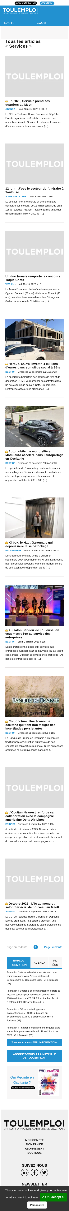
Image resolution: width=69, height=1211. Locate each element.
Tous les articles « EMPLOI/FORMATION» (34, 1042)
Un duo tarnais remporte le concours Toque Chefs (32, 278)
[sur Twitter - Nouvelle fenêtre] (44, 1173)
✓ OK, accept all (53, 1197)
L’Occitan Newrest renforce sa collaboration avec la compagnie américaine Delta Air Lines (29, 816)
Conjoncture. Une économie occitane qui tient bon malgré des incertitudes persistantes (30, 725)
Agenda (39, 962)
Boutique (34, 1152)
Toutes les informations (23, 1088)
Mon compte (34, 1140)
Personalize (37, 1205)
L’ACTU (9, 23)
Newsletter (34, 1184)
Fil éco (55, 962)
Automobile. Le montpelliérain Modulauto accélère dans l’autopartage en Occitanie (34, 455)
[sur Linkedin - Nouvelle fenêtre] (24, 1173)
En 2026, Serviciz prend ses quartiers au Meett (27, 103)
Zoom (41, 23)
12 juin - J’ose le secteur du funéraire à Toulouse (34, 190)
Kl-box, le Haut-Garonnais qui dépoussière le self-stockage (29, 544)
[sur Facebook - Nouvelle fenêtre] (34, 1173)
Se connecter (27, 3)
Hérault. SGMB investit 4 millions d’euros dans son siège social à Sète (32, 365)
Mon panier (34, 1144)
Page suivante (53, 947)
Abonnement (34, 1148)
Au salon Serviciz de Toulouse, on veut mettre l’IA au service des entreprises (32, 634)
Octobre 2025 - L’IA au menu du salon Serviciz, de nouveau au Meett (32, 905)
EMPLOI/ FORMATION (19, 962)
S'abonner (47, 3)
